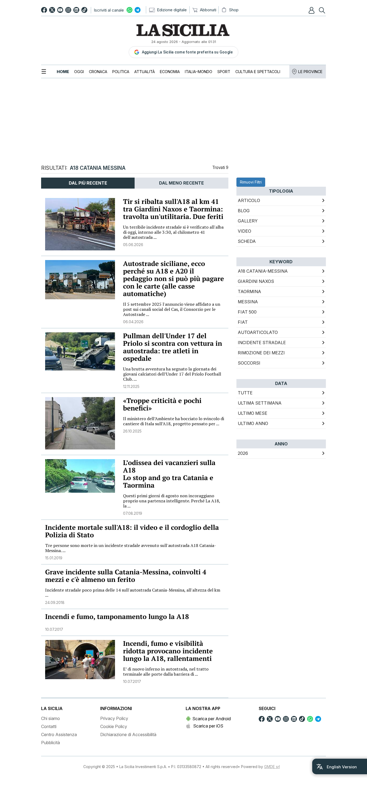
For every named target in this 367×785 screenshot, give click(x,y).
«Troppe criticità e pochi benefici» (162, 404)
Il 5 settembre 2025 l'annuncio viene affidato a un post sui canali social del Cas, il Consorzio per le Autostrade (171, 309)
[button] (312, 10)
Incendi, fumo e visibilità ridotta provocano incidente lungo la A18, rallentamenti (168, 651)
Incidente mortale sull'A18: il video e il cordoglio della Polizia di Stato (132, 531)
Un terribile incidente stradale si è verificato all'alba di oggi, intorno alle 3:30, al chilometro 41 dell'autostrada (173, 232)
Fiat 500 (247, 312)
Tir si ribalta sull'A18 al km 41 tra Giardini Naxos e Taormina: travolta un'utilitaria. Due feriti (173, 209)
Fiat (243, 322)
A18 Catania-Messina (263, 271)
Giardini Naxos (256, 281)
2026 (243, 453)
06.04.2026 (133, 321)
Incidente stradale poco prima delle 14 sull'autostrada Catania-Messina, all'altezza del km (132, 592)
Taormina (249, 291)
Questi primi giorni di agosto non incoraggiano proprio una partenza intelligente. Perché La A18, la (171, 501)
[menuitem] (63, 71)
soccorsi (249, 363)
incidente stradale (262, 342)
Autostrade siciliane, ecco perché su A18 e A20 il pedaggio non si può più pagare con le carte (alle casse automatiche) (173, 278)
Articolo (249, 200)
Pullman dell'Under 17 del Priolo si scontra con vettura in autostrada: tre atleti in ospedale (172, 347)
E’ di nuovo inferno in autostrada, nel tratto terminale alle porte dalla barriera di (165, 671)
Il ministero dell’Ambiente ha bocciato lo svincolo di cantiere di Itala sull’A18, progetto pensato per (173, 421)
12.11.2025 (131, 386)
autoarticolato (258, 332)
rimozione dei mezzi (261, 352)
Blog (244, 210)
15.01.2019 (53, 558)
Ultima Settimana (260, 403)
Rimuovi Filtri (251, 182)
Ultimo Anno (253, 423)
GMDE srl (272, 766)
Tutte (245, 392)
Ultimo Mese (252, 413)
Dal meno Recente (181, 183)
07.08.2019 (132, 513)
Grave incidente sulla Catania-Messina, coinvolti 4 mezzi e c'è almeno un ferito (125, 576)
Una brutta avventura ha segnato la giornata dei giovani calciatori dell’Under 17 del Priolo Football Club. (172, 374)
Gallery (248, 221)
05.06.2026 (133, 244)
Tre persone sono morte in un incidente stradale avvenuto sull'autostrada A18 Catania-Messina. (130, 547)
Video (244, 231)
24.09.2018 (54, 602)
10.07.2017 (54, 629)
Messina (248, 301)
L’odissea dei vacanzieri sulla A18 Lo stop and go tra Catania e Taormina (169, 474)
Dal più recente (88, 183)
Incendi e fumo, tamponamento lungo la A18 (117, 616)
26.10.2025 (132, 431)
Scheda (247, 241)
